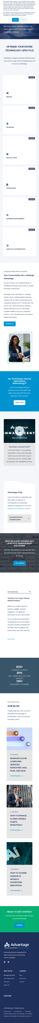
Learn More (11, 97)
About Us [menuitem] (6, 985)
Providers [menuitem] (6, 981)
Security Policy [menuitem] (18, 1011)
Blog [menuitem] (21, 975)
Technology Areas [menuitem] (9, 978)
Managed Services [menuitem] (9, 975)
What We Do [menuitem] (8, 971)
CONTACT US (10, 324)
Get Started (19, 563)
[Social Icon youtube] (8, 962)
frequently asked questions (16, 508)
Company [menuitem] (23, 971)
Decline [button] (23, 19)
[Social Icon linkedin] (5, 962)
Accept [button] (15, 19)
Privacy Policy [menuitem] (7, 1011)
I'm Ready (19, 925)
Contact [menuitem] (22, 981)
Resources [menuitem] (23, 978)
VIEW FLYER (19, 402)
